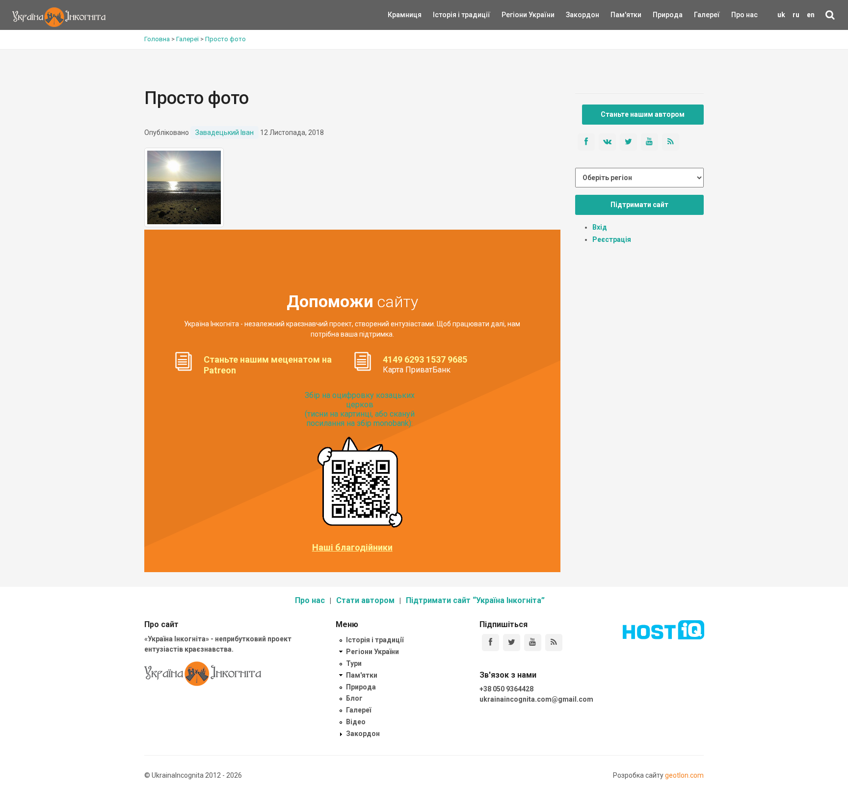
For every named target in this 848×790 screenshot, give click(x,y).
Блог (354, 698)
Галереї (707, 15)
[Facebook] (490, 642)
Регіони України (515, 15)
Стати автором (365, 600)
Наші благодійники (352, 548)
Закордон (574, 15)
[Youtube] (532, 642)
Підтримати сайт (639, 205)
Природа (660, 15)
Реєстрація (611, 239)
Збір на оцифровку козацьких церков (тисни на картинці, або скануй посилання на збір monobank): (360, 409)
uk (781, 15)
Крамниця (405, 15)
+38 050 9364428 (506, 689)
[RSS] (553, 642)
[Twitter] (511, 642)
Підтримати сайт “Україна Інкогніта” (475, 600)
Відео (356, 722)
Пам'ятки (618, 15)
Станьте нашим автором (643, 114)
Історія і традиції (447, 15)
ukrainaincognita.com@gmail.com (536, 699)
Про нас (744, 15)
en (811, 15)
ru (796, 15)
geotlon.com (684, 775)
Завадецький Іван (224, 132)
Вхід (599, 227)
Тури (354, 663)
